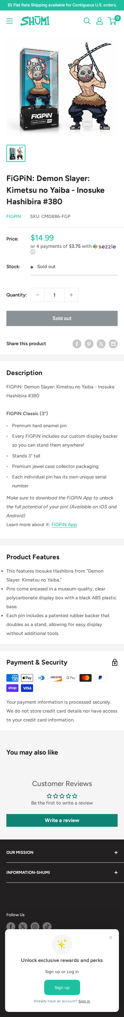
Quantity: (16, 295)
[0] (112, 21)
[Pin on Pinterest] (89, 343)
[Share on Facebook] (76, 343)
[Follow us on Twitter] (22, 926)
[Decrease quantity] (37, 295)
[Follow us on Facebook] (10, 926)
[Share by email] (113, 343)
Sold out (62, 318)
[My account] (99, 20)
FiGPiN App (64, 524)
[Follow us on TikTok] (47, 926)
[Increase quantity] (71, 295)
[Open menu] (9, 21)
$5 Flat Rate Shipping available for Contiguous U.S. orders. (62, 5)
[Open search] (87, 20)
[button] (74, 249)
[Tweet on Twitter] (101, 343)
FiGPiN (13, 216)
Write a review (62, 820)
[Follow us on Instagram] (35, 926)
